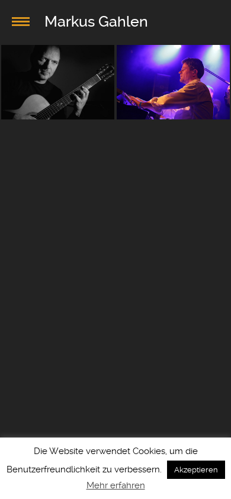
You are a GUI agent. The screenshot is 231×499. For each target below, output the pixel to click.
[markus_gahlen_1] (58, 82)
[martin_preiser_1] (173, 82)
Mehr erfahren (115, 485)
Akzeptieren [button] (196, 469)
